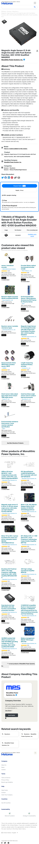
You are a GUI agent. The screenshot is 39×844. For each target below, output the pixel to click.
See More (8, 710)
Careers (3, 769)
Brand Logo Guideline (7, 782)
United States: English (10, 832)
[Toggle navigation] (34, 3)
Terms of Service (5, 777)
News (2, 767)
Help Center (4, 790)
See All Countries (6, 803)
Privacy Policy (5, 780)
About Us (3, 765)
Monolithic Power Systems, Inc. (12, 60)
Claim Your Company (6, 794)
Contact (3, 792)
